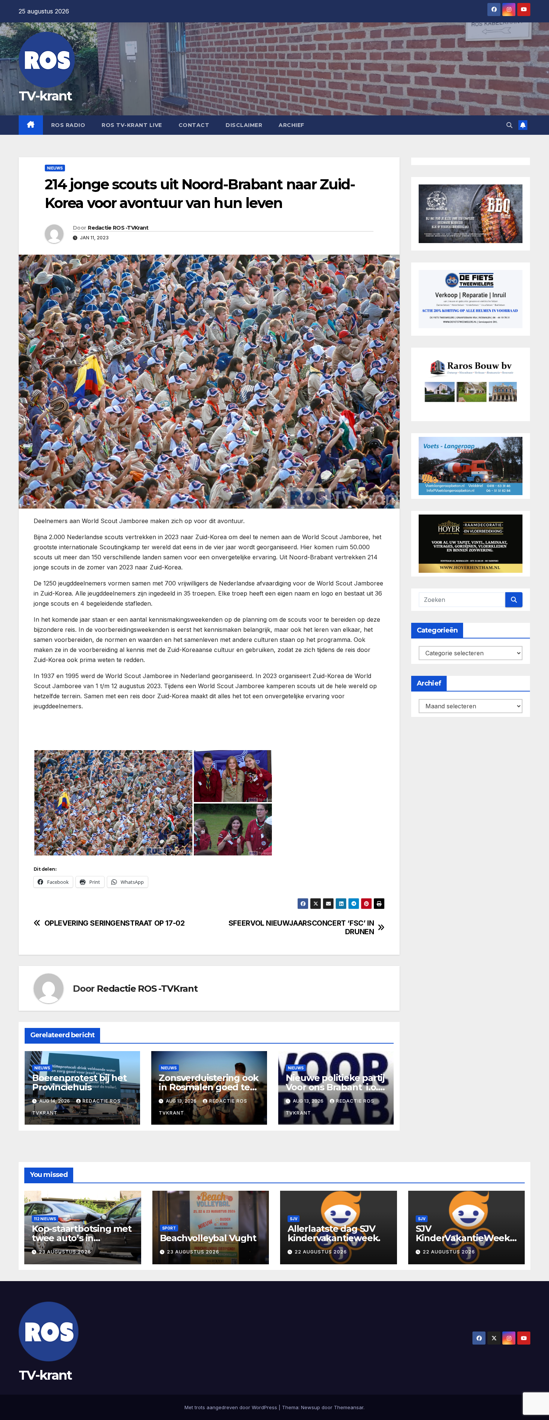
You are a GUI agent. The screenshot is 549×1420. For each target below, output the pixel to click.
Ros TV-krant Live (132, 125)
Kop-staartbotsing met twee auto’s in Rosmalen (81, 1238)
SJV (293, 1219)
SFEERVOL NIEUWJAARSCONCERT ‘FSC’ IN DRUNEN (301, 927)
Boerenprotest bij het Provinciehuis (79, 1082)
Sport (169, 1228)
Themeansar (348, 1407)
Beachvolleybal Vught (208, 1238)
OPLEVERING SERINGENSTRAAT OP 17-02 (114, 923)
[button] (509, 125)
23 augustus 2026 (65, 1252)
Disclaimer (244, 125)
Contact (194, 125)
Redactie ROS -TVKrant (118, 227)
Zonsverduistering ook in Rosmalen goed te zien (208, 1087)
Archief (291, 125)
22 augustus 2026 (321, 1252)
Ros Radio (68, 125)
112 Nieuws (45, 1219)
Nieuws (55, 168)
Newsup (310, 1407)
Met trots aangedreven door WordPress (231, 1407)
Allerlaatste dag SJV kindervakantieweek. (334, 1233)
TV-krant (45, 96)
